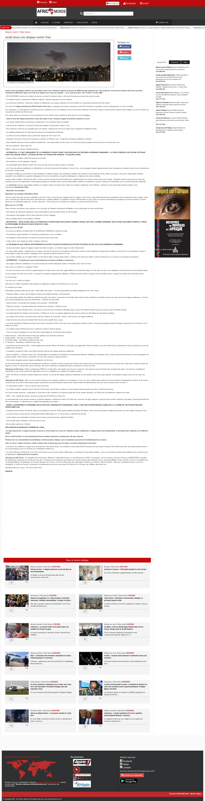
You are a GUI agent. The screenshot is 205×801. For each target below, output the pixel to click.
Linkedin (126, 767)
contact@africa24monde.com (48, 782)
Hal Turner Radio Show (34, 467)
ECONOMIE (130, 3)
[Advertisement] (35, 478)
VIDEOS (94, 22)
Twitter (54, 2)
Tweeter (125, 58)
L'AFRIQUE (45, 22)
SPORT (145, 3)
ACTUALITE (114, 3)
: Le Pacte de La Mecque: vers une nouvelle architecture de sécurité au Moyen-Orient (83, 28)
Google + (125, 52)
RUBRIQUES (68, 22)
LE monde (56, 22)
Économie (174, 62)
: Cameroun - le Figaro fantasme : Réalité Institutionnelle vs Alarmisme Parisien (150, 28)
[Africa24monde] (57, 12)
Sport (185, 62)
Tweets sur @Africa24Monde (165, 249)
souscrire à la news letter (132, 775)
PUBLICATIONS (82, 22)
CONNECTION (163, 22)
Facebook (43, 2)
